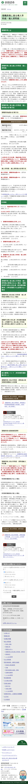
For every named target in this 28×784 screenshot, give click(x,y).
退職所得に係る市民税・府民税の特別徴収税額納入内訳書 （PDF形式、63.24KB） (15, 404)
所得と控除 (8, 644)
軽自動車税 (7, 678)
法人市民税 (7, 659)
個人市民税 (7, 641)
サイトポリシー (7, 752)
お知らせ (7, 633)
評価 (6, 667)
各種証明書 (7, 638)
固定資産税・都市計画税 (11, 662)
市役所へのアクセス (8, 750)
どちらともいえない (10, 574)
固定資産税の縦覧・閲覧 (12, 670)
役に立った (8, 582)
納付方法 (7, 686)
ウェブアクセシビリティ (9, 755)
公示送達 (7, 699)
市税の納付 (7, 683)
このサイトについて (8, 747)
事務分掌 (7, 636)
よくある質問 (9, 657)
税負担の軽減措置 (10, 665)
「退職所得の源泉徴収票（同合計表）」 (14, 455)
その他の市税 (8, 680)
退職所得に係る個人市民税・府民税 (15, 651)
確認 (14, 596)
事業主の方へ (9, 649)
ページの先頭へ (22, 743)
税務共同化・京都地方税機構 (13, 694)
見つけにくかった (10, 576)
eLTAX (6, 696)
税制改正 (7, 654)
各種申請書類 (9, 672)
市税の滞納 (8, 688)
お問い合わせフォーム (10, 623)
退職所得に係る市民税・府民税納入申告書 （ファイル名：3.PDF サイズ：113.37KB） (15, 536)
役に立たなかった (10, 587)
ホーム (9, 9)
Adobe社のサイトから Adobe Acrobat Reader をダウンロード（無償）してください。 (13, 423)
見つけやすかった (10, 572)
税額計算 (7, 646)
